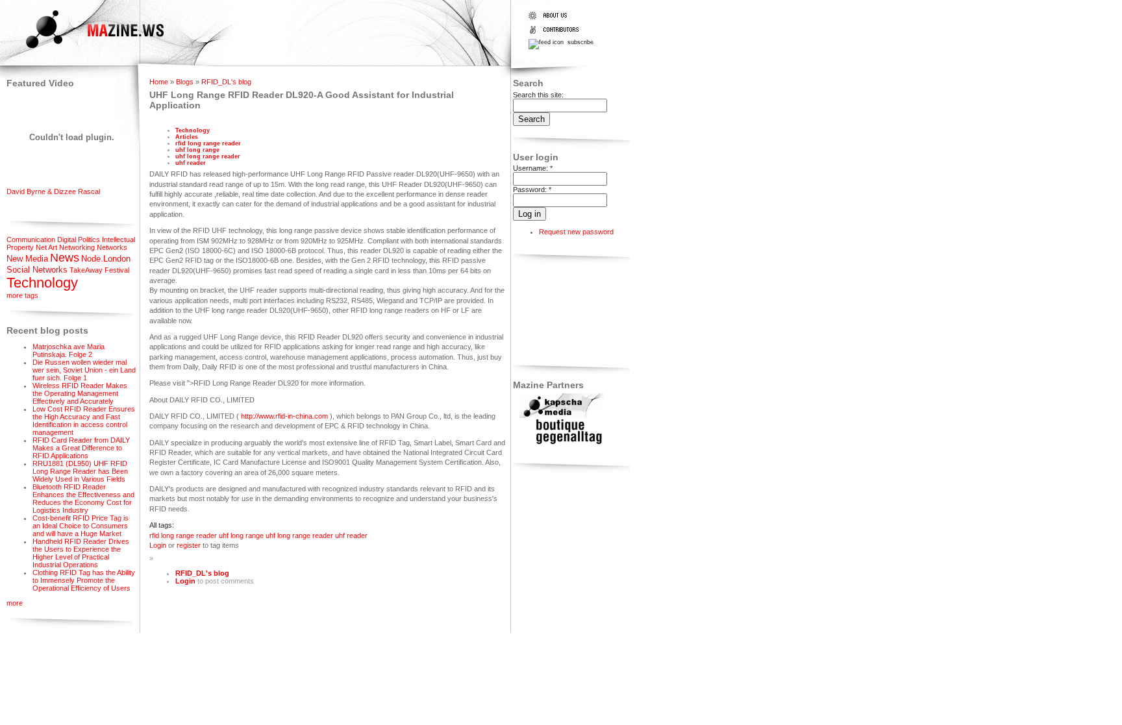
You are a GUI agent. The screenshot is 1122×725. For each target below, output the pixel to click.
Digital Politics (78, 239)
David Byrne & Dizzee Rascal (53, 191)
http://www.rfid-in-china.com (284, 416)
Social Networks (37, 270)
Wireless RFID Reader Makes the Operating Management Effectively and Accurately (79, 393)
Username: (533, 168)
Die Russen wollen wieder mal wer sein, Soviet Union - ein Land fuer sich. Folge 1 (84, 370)
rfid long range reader (208, 143)
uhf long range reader (207, 156)
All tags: (161, 525)
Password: (532, 189)
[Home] (83, 50)
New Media (27, 259)
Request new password (576, 232)
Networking (77, 247)
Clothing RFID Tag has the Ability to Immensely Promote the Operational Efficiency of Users (83, 580)
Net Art (46, 247)
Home (158, 82)
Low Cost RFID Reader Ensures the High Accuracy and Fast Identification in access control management (83, 420)
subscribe (579, 42)
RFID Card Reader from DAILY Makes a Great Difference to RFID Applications (81, 448)
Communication (30, 239)
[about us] (556, 19)
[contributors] (556, 34)
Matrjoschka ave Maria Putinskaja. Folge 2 (68, 350)
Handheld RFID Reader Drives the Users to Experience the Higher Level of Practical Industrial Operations (80, 553)
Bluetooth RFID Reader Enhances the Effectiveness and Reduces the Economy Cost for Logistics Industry (83, 498)
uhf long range (197, 150)
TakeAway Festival (99, 270)
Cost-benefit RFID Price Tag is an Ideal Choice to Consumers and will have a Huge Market (80, 525)
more (14, 603)
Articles (186, 137)
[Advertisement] (553, 311)
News (64, 257)
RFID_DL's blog (226, 82)
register (189, 545)
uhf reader (190, 163)
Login (157, 545)
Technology (42, 283)
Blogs (184, 82)
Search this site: (538, 95)
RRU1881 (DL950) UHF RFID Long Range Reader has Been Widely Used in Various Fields (80, 471)
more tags (22, 295)
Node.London (106, 259)
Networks (112, 247)
